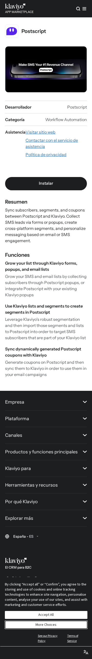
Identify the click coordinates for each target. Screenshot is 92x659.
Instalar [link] (46, 183)
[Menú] (84, 8)
